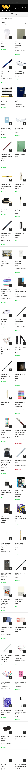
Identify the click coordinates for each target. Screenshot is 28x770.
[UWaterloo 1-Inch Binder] (21, 366)
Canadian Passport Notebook (20, 628)
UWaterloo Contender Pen (5, 375)
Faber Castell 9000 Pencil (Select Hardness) (6, 657)
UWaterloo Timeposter (4, 101)
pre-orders (15, 2)
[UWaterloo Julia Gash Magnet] (7, 253)
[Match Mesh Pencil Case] (7, 756)
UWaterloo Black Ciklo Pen (20, 574)
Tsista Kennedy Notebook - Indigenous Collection (5, 602)
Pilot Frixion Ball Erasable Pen (5, 683)
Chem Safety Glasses (19, 129)
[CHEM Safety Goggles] (7, 311)
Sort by (3, 22)
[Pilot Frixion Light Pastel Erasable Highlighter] (7, 535)
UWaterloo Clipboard (18, 101)
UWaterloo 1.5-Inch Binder (6, 628)
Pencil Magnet (5, 402)
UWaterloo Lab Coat (5, 43)
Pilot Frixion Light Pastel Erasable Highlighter (6, 545)
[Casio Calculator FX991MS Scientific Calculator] (7, 565)
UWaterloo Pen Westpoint (19, 234)
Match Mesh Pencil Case (6, 765)
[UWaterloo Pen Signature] (21, 176)
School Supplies (8, 18)
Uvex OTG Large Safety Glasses (20, 72)
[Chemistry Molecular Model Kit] (7, 340)
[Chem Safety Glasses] (21, 120)
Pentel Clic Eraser (20, 460)
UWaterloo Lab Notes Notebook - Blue (6, 130)
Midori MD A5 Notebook (19, 600)
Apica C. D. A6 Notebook (19, 262)
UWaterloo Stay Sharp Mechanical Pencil (6, 156)
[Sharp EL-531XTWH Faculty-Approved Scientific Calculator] (21, 756)
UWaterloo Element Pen (7, 72)
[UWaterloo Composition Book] (21, 282)
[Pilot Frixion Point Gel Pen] (21, 394)
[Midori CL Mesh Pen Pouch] (7, 728)
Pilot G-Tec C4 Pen (20, 656)
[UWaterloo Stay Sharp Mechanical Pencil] (7, 146)
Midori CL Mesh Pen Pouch (5, 737)
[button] (22, 8)
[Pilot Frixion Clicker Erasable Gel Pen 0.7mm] (7, 282)
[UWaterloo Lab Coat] (7, 34)
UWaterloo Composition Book (20, 290)
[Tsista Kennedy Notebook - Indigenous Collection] (7, 591)
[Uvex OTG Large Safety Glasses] (21, 64)
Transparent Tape (20, 736)
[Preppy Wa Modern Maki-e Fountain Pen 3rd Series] (21, 422)
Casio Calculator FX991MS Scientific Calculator (6, 575)
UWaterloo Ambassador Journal (5, 518)
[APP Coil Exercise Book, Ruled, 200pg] (21, 509)
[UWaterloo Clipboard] (21, 92)
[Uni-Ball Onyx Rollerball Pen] (21, 311)
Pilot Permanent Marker (6, 431)
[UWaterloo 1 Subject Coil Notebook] (21, 34)
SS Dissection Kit (6, 209)
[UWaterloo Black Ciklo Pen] (21, 565)
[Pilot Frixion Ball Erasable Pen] (7, 674)
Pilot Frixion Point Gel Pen (20, 403)
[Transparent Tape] (21, 728)
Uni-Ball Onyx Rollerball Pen (19, 320)
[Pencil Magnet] (7, 394)
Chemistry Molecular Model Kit (6, 349)
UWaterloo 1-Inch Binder (20, 375)
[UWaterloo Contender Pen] (7, 366)
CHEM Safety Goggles (5, 320)
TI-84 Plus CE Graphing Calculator (19, 492)
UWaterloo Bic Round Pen (19, 210)
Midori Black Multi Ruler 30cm (20, 349)
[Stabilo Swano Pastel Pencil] (21, 535)
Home (2, 18)
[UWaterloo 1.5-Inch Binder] (7, 619)
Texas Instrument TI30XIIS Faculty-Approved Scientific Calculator (6, 464)
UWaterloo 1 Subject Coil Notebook (18, 43)
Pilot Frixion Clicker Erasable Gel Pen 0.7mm (6, 291)
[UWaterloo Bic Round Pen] (21, 201)
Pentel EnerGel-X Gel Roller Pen (6, 234)
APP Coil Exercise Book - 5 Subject (6, 711)
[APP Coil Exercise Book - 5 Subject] (7, 702)
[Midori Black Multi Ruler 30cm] (21, 340)
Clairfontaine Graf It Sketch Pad (20, 683)
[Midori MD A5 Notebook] (21, 591)
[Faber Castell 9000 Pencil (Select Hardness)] (7, 647)
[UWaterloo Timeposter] (7, 92)
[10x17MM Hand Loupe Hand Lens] (7, 482)
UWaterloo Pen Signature (19, 185)
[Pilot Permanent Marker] (7, 422)
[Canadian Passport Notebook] (21, 619)
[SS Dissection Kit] (7, 201)
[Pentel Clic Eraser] (21, 452)
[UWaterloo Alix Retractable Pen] (7, 176)
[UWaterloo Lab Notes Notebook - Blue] (7, 120)
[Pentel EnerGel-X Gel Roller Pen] (7, 225)
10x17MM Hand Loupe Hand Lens (6, 491)
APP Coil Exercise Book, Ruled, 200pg (20, 517)
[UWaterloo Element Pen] (7, 64)
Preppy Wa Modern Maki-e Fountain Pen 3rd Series (20, 432)
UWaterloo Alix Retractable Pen (6, 185)
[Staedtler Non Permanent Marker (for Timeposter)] (21, 702)
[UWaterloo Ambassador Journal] (7, 509)
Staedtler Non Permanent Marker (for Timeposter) (20, 712)
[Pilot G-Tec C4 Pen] (21, 647)
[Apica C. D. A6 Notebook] (21, 253)
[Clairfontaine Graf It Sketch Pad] (21, 674)
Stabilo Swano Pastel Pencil (19, 544)
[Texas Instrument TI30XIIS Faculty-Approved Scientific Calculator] (7, 452)
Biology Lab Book (20, 154)
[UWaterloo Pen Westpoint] (21, 225)
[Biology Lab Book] (21, 146)
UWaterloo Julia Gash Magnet (5, 262)
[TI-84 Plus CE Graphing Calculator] (21, 482)
